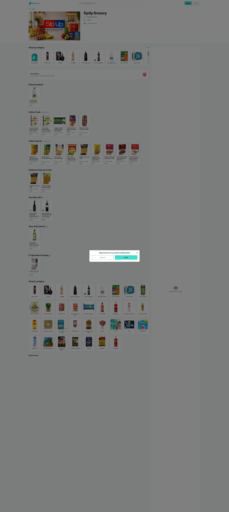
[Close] (137, 253)
